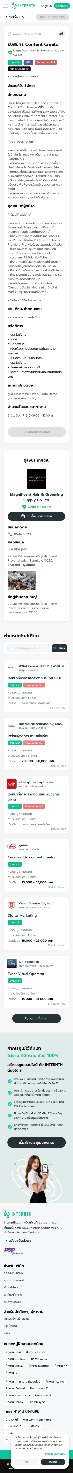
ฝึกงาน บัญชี (13, 1352)
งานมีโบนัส (32, 1426)
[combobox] (28, 648)
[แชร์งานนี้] (61, 34)
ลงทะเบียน (62, 6)
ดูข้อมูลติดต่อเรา (20, 1240)
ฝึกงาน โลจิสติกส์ (39, 1366)
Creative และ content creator (32, 857)
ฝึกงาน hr (61, 1366)
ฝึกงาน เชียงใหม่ (15, 1388)
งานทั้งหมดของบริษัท (39, 516)
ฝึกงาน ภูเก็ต (37, 1402)
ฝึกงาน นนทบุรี (39, 1388)
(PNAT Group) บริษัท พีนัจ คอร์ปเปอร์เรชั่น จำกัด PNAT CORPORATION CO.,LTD (42, 666)
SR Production (29, 962)
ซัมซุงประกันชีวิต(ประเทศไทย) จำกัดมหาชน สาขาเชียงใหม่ (42, 724)
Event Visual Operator (26, 973)
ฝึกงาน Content (16, 1359)
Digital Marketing (22, 915)
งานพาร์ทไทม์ (13, 1426)
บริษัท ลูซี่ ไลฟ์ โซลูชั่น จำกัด (36, 782)
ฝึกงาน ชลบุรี (43, 1395)
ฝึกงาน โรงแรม (15, 1366)
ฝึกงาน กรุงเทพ (55, 1381)
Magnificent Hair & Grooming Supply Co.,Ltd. (36, 497)
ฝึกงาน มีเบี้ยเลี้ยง (29, 1381)
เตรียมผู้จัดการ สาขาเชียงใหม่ (28, 736)
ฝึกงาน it (11, 1372)
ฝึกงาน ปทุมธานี (15, 1402)
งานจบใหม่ (12, 1419)
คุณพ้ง (23, 845)
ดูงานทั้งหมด (38, 1018)
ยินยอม (53, 1462)
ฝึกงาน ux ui (39, 1359)
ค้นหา (61, 648)
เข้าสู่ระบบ (46, 6)
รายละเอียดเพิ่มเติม (55, 1454)
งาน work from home (37, 1419)
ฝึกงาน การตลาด (36, 1352)
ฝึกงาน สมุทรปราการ (18, 1395)
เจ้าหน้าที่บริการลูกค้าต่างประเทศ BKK (34, 678)
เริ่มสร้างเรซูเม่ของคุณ (36, 1142)
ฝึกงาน (10, 1381)
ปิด (26, 1462)
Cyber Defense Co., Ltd (35, 903)
